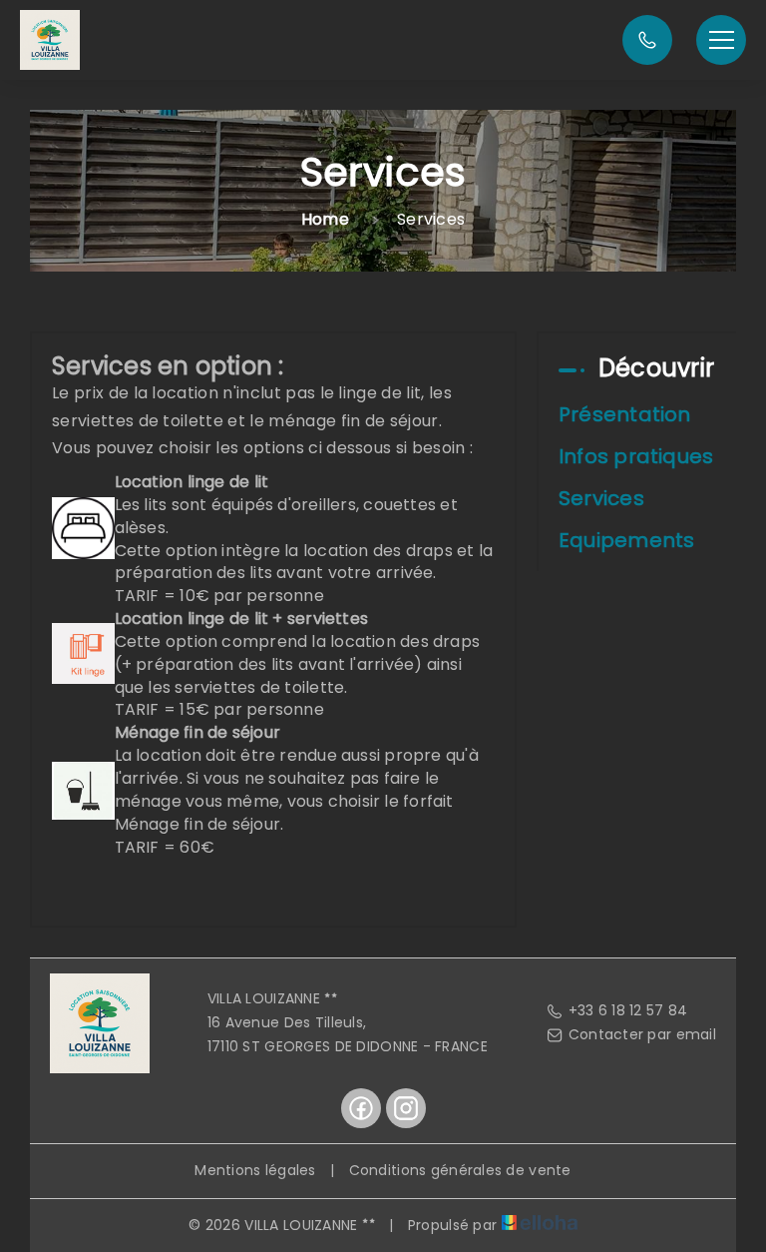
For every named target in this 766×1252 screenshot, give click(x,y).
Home (325, 219)
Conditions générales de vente (460, 1170)
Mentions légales (254, 1170)
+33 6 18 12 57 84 (628, 1010)
